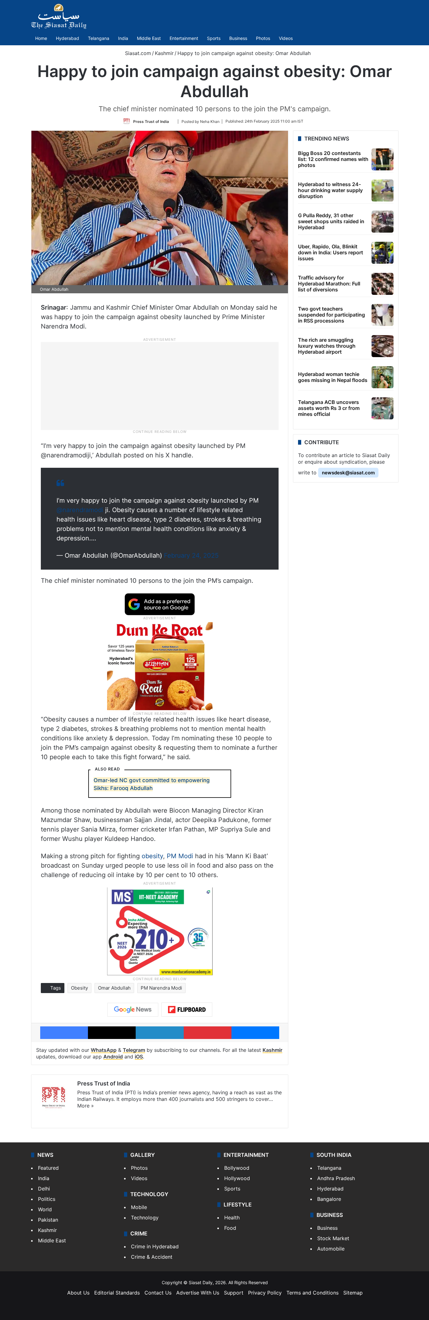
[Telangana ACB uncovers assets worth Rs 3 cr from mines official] (383, 408)
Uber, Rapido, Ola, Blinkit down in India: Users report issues (330, 252)
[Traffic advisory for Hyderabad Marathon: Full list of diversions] (383, 284)
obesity (152, 856)
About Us (78, 1293)
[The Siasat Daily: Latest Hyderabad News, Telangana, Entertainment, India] (58, 16)
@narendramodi (80, 510)
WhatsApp (104, 1050)
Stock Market (333, 1238)
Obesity (79, 988)
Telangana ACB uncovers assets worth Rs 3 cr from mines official (329, 408)
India (123, 38)
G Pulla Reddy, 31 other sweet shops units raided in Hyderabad (331, 221)
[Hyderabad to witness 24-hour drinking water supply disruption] (383, 190)
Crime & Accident (151, 1257)
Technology (145, 1217)
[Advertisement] (160, 385)
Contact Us (157, 1293)
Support (233, 1293)
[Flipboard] (186, 1009)
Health (232, 1217)
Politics (46, 1199)
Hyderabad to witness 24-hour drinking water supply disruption (330, 190)
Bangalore (329, 1199)
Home (41, 38)
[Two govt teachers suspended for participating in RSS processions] (383, 315)
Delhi (44, 1188)
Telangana (98, 38)
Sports (213, 38)
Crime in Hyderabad (155, 1246)
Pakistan (48, 1220)
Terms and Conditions (312, 1293)
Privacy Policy (265, 1293)
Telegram (134, 1050)
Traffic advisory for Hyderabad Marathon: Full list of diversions (329, 283)
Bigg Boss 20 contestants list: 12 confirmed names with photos (333, 159)
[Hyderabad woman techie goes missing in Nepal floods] (383, 377)
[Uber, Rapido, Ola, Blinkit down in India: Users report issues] (383, 253)
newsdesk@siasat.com (348, 473)
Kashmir (164, 53)
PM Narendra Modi (161, 988)
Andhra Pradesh (336, 1178)
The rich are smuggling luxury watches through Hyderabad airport (327, 346)
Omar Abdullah (114, 988)
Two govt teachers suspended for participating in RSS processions (331, 315)
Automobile (331, 1248)
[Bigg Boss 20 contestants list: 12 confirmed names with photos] (383, 159)
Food (230, 1228)
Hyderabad (67, 38)
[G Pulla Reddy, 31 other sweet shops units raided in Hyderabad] (383, 222)
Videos (286, 38)
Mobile (139, 1207)
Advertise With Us (197, 1293)
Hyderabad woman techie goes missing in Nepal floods (332, 377)
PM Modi (180, 856)
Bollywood (236, 1168)
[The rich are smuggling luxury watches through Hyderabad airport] (383, 346)
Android (113, 1056)
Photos (263, 38)
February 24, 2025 (191, 555)
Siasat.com (137, 53)
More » (85, 1105)
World (45, 1209)
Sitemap (353, 1293)
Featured (48, 1168)
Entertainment (184, 38)
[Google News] (132, 1010)
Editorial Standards (117, 1293)
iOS (139, 1056)
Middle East (149, 38)
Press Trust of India (151, 121)
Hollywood (237, 1178)
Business (238, 38)
